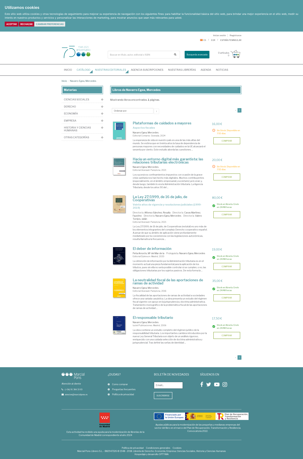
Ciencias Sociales (76, 99)
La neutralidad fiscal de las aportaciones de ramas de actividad (168, 281)
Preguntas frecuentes (124, 389)
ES (205, 40)
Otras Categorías (76, 137)
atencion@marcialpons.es (76, 394)
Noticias (222, 69)
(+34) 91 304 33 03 (73, 389)
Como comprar (120, 384)
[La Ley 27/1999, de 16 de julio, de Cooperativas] (119, 204)
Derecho (70, 106)
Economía (71, 113)
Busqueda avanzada (197, 54)
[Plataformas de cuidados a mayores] (119, 130)
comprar (227, 141)
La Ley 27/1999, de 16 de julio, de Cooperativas (160, 198)
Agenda (206, 69)
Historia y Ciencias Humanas (77, 129)
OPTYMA (164, 454)
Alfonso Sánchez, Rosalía (157, 212)
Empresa (70, 120)
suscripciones (147, 69)
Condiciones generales (158, 448)
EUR (213, 40)
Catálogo (83, 69)
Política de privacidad (123, 394)
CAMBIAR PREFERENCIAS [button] (50, 24)
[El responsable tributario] (119, 325)
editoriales (110, 69)
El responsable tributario (153, 318)
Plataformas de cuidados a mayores (162, 123)
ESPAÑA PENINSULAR (230, 40)
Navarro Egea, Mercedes (83, 81)
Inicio (69, 69)
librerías (182, 69)
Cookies (177, 448)
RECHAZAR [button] (26, 24)
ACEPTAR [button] (11, 24)
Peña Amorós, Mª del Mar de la (148, 253)
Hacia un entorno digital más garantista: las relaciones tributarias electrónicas (168, 160)
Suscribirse (163, 395)
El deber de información (152, 249)
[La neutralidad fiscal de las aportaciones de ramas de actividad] (119, 288)
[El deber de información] (119, 256)
